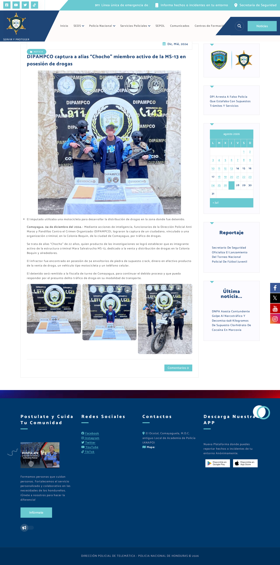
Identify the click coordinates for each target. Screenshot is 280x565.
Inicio (64, 26)
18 (219, 177)
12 (225, 168)
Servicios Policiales (133, 26)
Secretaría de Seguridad (258, 5)
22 (243, 177)
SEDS (77, 26)
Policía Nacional (100, 26)
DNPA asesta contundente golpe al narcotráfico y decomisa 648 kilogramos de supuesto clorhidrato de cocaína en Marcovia (231, 320)
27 (231, 185)
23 (250, 177)
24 (213, 185)
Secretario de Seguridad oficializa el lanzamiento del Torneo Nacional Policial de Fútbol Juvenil (230, 254)
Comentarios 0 (178, 367)
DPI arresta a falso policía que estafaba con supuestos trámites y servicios (230, 102)
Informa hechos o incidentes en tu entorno (194, 5)
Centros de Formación (210, 26)
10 (213, 168)
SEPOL (160, 26)
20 (231, 177)
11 (219, 168)
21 (237, 177)
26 (225, 185)
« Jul (216, 203)
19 (225, 177)
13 (231, 168)
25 (219, 185)
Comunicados (179, 26)
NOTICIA (38, 51)
